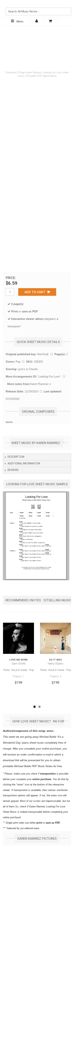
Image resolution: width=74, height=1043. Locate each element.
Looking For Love (49, 376)
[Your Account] (37, 21)
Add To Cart (35, 292)
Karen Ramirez (39, 384)
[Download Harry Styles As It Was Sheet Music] (55, 638)
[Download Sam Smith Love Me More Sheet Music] (18, 638)
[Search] (67, 5)
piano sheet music (33, 742)
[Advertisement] (37, 47)
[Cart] (50, 21)
